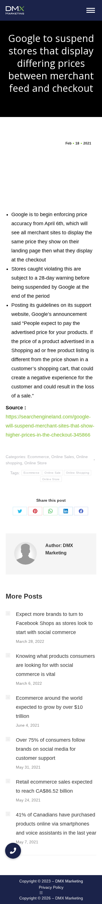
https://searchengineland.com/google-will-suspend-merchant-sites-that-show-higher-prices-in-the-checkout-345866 (50, 426)
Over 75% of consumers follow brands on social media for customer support (50, 749)
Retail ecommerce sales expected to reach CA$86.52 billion (54, 786)
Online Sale (52, 472)
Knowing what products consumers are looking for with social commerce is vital (55, 665)
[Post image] (8, 613)
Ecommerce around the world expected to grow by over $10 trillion (49, 707)
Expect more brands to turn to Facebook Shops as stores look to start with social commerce (54, 623)
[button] (13, 851)
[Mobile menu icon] (90, 10)
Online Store (35, 463)
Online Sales (62, 456)
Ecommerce (38, 456)
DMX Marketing (69, 881)
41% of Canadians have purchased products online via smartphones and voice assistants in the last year (56, 824)
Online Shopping (78, 472)
